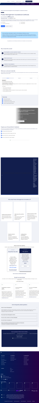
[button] (25, 266)
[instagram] (7, 379)
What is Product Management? (6, 307)
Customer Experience (26, 360)
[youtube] (1, 379)
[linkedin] (4, 379)
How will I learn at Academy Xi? (6, 320)
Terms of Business (23, 401)
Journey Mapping (26, 363)
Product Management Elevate (35, 186)
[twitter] (3, 379)
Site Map (33, 401)
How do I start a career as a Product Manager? (9, 317)
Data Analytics (25, 361)
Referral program (12, 371)
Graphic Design (3, 364)
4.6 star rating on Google (19, 281)
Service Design (3, 363)
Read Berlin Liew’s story (5, 297)
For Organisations (17, 3)
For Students (23, 3)
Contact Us (32, 3)
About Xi (28, 3)
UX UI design (2, 361)
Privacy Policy (29, 401)
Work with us (11, 369)
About (11, 368)
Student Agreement (16, 401)
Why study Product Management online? (8, 314)
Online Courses (3, 10)
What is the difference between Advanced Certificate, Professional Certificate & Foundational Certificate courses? (12, 323)
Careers (11, 370)
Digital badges (12, 360)
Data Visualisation (26, 364)
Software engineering (3, 362)
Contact (2, 374)
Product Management (9, 10)
